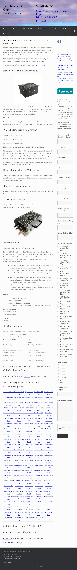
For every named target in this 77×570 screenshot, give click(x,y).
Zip (59, 167)
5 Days (62, 371)
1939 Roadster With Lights (65, 298)
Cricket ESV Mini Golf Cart (66, 345)
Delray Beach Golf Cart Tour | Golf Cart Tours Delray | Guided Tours (65, 67)
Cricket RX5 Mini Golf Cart (66, 350)
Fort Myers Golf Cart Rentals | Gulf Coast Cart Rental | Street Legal (65, 81)
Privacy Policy (8, 562)
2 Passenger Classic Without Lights (65, 255)
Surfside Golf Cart (49, 502)
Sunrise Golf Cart (38, 502)
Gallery (65, 29)
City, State (61, 157)
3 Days (62, 368)
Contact (7, 538)
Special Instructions (64, 400)
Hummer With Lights (65, 303)
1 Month (63, 377)
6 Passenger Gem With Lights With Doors (66, 333)
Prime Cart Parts (40, 65)
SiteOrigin (41, 566)
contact (27, 376)
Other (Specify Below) (65, 381)
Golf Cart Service (43, 29)
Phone (68, 177)
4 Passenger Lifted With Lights (66, 268)
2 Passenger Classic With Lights (64, 248)
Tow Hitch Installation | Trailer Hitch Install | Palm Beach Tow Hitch (65, 61)
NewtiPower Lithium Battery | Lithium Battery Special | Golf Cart (65, 74)
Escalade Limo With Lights (65, 327)
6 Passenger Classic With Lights (64, 273)
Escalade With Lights (65, 307)
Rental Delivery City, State (65, 222)
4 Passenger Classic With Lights (64, 262)
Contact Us (6, 34)
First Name (60, 136)
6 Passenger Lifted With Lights (66, 279)
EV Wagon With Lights (66, 317)
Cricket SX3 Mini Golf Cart (66, 355)
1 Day (62, 365)
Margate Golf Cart (39, 450)
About (14, 29)
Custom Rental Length (62, 388)
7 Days (62, 374)
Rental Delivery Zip (65, 233)
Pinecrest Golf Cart (8, 481)
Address (61, 147)
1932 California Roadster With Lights (65, 292)
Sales (55, 29)
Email (60, 177)
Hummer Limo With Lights (65, 322)
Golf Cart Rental (27, 29)
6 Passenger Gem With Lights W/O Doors (66, 340)
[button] (74, 31)
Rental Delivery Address (63, 209)
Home (4, 29)
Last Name (68, 136)
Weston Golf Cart (29, 517)
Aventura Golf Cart (8, 392)
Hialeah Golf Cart (19, 423)
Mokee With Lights (64, 312)
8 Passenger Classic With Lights (64, 285)
